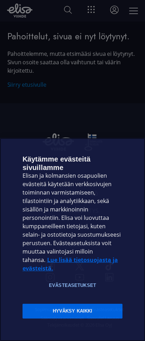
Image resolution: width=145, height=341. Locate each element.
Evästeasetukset (72, 285)
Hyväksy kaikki (73, 311)
